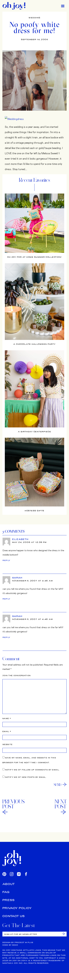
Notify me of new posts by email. (25, 777)
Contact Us (13, 916)
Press (8, 899)
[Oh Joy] (14, 5)
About (8, 883)
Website (7, 744)
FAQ (5, 891)
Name (6, 718)
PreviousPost (13, 804)
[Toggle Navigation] (62, 5)
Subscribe (63, 933)
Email (6, 731)
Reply (6, 560)
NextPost (61, 804)
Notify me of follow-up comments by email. (32, 770)
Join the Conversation (16, 675)
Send (57, 784)
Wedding (34, 18)
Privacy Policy (17, 908)
